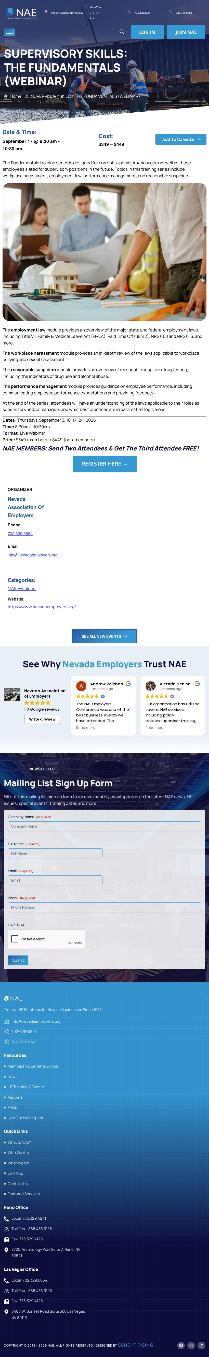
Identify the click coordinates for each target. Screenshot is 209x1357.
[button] (121, 32)
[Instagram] (191, 1345)
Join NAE (186, 32)
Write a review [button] (42, 719)
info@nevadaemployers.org (33, 555)
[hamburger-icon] (9, 32)
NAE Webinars (22, 589)
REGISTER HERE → (105, 463)
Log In (147, 32)
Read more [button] (85, 728)
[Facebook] (181, 1345)
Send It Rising (135, 1345)
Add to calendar (179, 139)
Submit (18, 960)
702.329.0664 (20, 533)
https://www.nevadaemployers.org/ (42, 607)
